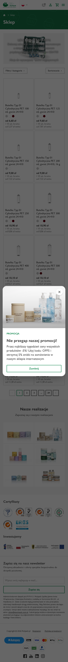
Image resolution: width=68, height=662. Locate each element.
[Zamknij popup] (59, 292)
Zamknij (34, 368)
